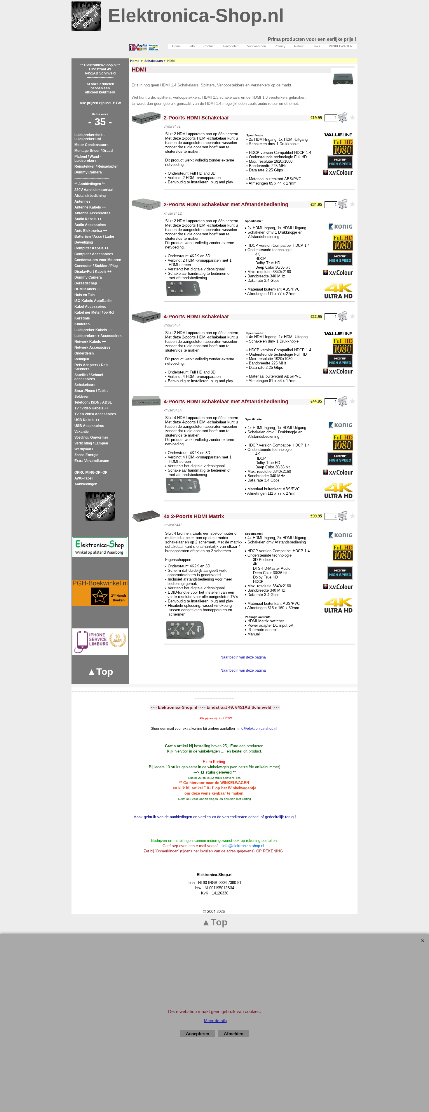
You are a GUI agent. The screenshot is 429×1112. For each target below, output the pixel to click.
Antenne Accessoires (92, 213)
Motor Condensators (91, 145)
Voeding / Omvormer (91, 437)
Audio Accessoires (90, 225)
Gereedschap (85, 283)
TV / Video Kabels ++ (91, 408)
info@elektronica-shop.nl (257, 729)
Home (176, 46)
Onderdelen (84, 353)
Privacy (280, 46)
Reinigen (81, 359)
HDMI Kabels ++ (87, 289)
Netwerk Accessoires (92, 347)
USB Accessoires (89, 426)
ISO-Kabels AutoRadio (92, 301)
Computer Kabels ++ (91, 248)
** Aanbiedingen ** (89, 184)
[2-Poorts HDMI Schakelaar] (146, 118)
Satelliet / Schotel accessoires (88, 377)
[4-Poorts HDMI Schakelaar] (146, 317)
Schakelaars (84, 385)
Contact (208, 46)
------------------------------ (91, 178)
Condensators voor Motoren (97, 260)
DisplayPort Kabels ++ (92, 272)
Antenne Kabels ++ (90, 207)
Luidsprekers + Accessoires (98, 336)
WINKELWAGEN (341, 46)
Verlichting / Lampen (91, 443)
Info (192, 46)
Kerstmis (82, 318)
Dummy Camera (88, 172)
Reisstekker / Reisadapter (96, 166)
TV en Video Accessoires (95, 414)
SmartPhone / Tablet (91, 391)
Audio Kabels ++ (88, 219)
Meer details (215, 1020)
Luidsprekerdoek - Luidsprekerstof (89, 137)
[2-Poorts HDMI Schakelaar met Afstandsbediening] (146, 204)
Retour (299, 46)
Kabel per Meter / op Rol (94, 312)
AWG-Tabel (83, 478)
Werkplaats (83, 449)
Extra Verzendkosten (91, 461)
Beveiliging (83, 242)
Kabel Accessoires (90, 307)
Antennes (82, 201)
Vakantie (81, 432)
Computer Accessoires (93, 254)
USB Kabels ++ (87, 420)
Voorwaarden (256, 46)
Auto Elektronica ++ (90, 231)
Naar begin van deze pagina (243, 657)
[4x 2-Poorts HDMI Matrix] (146, 516)
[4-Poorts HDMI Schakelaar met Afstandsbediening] (146, 400)
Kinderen (82, 324)
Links (316, 46)
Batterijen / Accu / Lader (94, 236)
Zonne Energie (86, 455)
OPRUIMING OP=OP (90, 472)
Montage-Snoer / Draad (93, 151)
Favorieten (230, 46)
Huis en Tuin (84, 295)
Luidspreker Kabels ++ (93, 330)
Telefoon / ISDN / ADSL (93, 402)
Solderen (81, 397)
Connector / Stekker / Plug (96, 266)
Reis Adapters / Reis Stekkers (91, 367)
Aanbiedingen (85, 484)
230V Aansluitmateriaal (93, 190)
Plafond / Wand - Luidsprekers (87, 158)
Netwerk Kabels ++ (90, 342)
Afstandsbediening (90, 196)
